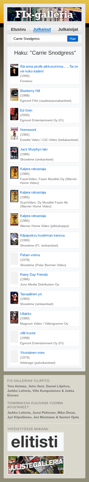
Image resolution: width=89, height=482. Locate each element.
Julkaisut (42, 29)
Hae (73, 39)
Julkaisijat (68, 29)
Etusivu (18, 29)
